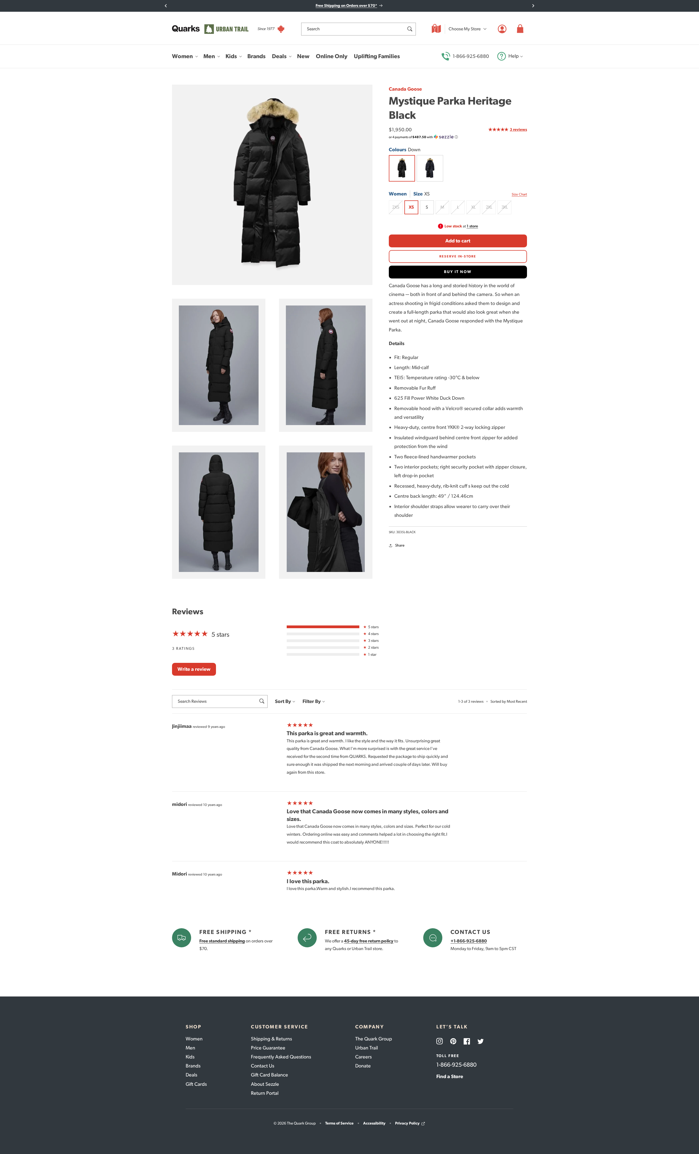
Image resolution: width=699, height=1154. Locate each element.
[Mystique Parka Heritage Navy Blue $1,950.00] (430, 168)
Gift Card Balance (269, 1075)
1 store (472, 226)
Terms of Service (339, 1123)
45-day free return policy (368, 941)
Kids (190, 1057)
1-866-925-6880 (471, 56)
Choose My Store (465, 28)
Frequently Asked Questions (281, 1057)
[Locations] (436, 29)
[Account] (502, 29)
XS (411, 207)
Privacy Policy (407, 1123)
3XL (506, 209)
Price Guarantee (268, 1048)
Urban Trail (366, 1048)
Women (194, 1039)
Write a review (194, 669)
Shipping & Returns (271, 1039)
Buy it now (458, 271)
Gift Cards (196, 1084)
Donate (363, 1066)
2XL (491, 209)
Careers (363, 1057)
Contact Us (262, 1066)
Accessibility (374, 1123)
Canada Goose (405, 89)
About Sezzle (265, 1084)
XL (475, 209)
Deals (191, 1075)
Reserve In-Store (457, 256)
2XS (397, 209)
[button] (520, 29)
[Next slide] (533, 5)
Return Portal (265, 1093)
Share (399, 545)
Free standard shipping (222, 941)
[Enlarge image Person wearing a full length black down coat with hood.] (218, 512)
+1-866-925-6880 (469, 941)
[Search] (410, 29)
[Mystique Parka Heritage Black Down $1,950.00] (402, 168)
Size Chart (519, 194)
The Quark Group (373, 1039)
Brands (193, 1066)
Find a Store (449, 1076)
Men (190, 1048)
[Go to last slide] (166, 5)
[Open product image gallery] (272, 185)
